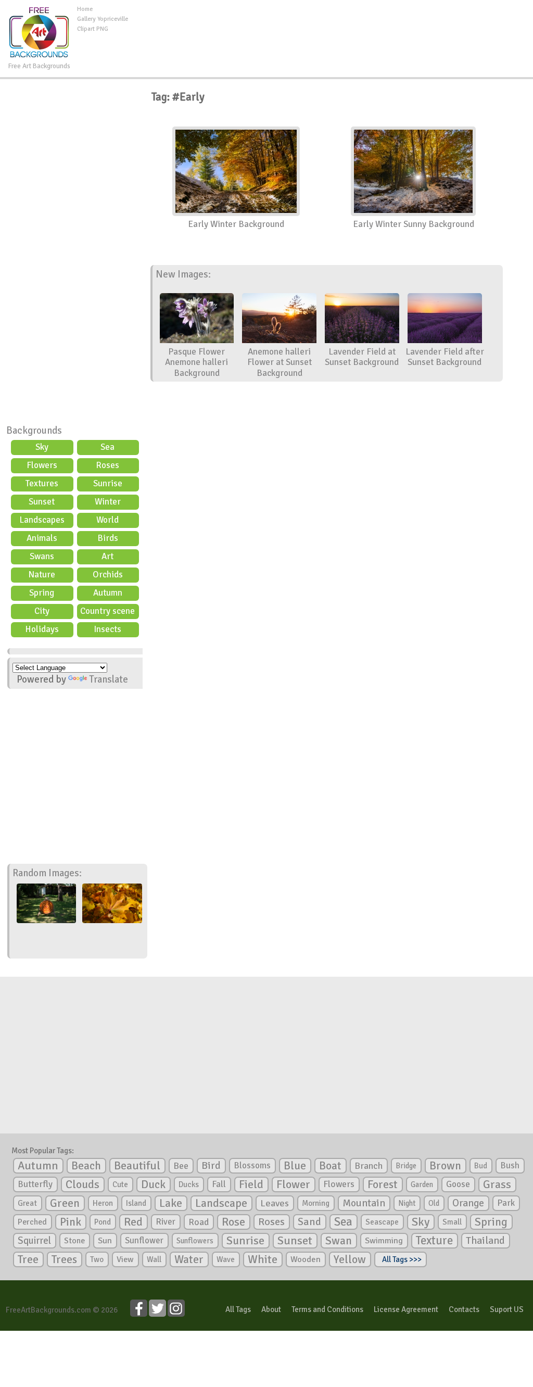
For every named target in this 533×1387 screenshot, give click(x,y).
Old (433, 1203)
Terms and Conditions (327, 1309)
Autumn (107, 592)
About (271, 1309)
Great (27, 1203)
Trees (64, 1259)
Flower (293, 1184)
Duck (153, 1184)
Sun (105, 1240)
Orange (468, 1203)
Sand (309, 1221)
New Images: (183, 274)
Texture (434, 1240)
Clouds (82, 1184)
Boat (330, 1165)
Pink (70, 1222)
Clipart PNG (92, 29)
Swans (42, 556)
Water (189, 1259)
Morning (315, 1203)
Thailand (485, 1240)
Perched (32, 1222)
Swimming (384, 1240)
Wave (226, 1259)
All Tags (238, 1309)
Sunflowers (194, 1240)
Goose (458, 1184)
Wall (154, 1259)
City (41, 611)
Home (85, 9)
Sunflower (144, 1240)
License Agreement (406, 1309)
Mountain (363, 1203)
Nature (41, 574)
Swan (338, 1240)
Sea (107, 447)
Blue (295, 1165)
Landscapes (42, 519)
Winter (108, 501)
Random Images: (47, 873)
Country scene (107, 611)
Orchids (108, 574)
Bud (480, 1165)
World (107, 519)
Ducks (189, 1184)
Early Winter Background (236, 224)
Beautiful (137, 1165)
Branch (368, 1165)
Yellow (350, 1259)
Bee (180, 1165)
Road (198, 1222)
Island (136, 1203)
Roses (107, 465)
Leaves (274, 1203)
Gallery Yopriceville (102, 19)
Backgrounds (34, 430)
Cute (120, 1184)
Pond (102, 1222)
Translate (108, 679)
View (125, 1259)
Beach (86, 1165)
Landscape (221, 1203)
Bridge (406, 1165)
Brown (445, 1165)
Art (107, 556)
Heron (103, 1203)
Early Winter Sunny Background (413, 224)
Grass (497, 1184)
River (165, 1221)
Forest (382, 1184)
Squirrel (34, 1240)
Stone (74, 1240)
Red (133, 1222)
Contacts (464, 1309)
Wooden (305, 1259)
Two (97, 1259)
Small (452, 1222)
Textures (42, 483)
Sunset (42, 501)
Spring (41, 592)
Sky (41, 447)
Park (506, 1202)
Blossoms (252, 1165)
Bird (211, 1165)
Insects (107, 629)
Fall (219, 1184)
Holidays (42, 629)
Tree (28, 1259)
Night (406, 1203)
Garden (422, 1184)
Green (65, 1203)
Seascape (382, 1222)
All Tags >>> (400, 1259)
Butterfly (35, 1184)
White (262, 1259)
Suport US (507, 1309)
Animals (42, 538)
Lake (170, 1203)
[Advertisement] (330, 28)
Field (251, 1184)
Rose (233, 1222)
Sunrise (107, 483)
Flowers (42, 465)
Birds (107, 538)
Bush (509, 1165)
